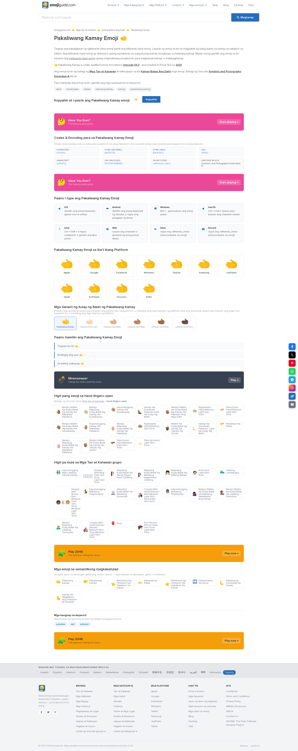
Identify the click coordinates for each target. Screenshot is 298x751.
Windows (156, 706)
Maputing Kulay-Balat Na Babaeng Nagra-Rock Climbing (149, 475)
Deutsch (70, 672)
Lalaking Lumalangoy (229, 471)
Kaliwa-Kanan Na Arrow (202, 581)
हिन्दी (203, 672)
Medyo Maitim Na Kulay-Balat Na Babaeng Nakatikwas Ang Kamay (203, 494)
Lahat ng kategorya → (125, 731)
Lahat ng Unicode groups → (91, 731)
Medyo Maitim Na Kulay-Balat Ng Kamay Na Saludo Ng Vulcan (94, 445)
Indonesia (215, 672)
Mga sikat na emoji (198, 711)
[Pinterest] (55, 712)
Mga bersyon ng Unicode (202, 706)
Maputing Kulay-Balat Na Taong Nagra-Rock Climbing (122, 474)
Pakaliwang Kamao (92, 581)
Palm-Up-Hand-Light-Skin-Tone (149, 443)
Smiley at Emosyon (86, 716)
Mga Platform (158, 5)
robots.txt (254, 746)
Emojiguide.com (62, 30)
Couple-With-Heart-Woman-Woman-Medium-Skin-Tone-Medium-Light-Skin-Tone (94, 530)
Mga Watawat (83, 696)
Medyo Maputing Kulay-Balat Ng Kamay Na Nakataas (122, 428)
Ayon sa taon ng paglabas (202, 701)
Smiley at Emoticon (124, 716)
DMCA (229, 711)
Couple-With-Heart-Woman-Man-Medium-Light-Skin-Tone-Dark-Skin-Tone (149, 495)
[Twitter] (48, 712)
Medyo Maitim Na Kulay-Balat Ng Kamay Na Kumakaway (67, 427)
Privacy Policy (233, 701)
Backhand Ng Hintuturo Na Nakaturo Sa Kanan (175, 584)
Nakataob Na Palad (230, 425)
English (44, 672)
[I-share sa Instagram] (292, 388)
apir (73, 624)
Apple (154, 691)
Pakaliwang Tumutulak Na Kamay (230, 583)
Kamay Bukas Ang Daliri (113, 30)
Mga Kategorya (134, 5)
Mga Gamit (119, 696)
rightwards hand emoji (82, 58)
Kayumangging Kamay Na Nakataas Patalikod (94, 427)
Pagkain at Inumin (85, 726)
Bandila (118, 701)
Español (57, 672)
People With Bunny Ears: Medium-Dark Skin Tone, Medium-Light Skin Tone (68, 502)
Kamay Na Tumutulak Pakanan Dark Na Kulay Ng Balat (148, 412)
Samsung (156, 716)
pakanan (84, 624)
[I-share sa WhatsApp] (292, 371)
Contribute (232, 691)
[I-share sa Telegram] (292, 379)
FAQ (251, 5)
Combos (178, 5)
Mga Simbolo (83, 706)
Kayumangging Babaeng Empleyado (176, 491)
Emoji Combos (196, 691)
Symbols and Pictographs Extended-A (221, 164)
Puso (116, 523)
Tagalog (229, 672)
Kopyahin (151, 99)
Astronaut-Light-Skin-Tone (201, 473)
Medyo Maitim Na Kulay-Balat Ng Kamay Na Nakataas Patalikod (67, 412)
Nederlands (112, 672)
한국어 (181, 672)
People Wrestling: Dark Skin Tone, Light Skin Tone (94, 476)
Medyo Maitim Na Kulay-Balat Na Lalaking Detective (231, 493)
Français (84, 672)
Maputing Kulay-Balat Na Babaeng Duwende (122, 493)
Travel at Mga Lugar (124, 711)
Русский (143, 672)
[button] (76, 151)
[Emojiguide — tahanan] (42, 688)
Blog (226, 5)
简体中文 (157, 672)
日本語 (170, 672)
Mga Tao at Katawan (86, 30)
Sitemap (244, 746)
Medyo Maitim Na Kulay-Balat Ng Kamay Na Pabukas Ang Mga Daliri (176, 412)
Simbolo (118, 706)
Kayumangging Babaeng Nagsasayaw (94, 491)
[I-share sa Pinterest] (292, 363)
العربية (193, 672)
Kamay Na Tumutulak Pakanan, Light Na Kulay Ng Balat (203, 428)
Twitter (154, 711)
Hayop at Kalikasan (86, 721)
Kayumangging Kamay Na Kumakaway (122, 409)
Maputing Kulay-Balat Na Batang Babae (176, 473)
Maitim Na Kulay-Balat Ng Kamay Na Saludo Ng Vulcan (176, 428)
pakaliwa (60, 624)
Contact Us (232, 716)
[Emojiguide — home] (59, 5)
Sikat (215, 5)
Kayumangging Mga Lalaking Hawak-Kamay (67, 473)
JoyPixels (156, 721)
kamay (121, 89)
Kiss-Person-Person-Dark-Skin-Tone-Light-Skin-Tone (148, 527)
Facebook (156, 701)
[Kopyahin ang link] (292, 396)
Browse (113, 5)
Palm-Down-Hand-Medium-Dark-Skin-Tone (122, 444)
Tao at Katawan (84, 691)
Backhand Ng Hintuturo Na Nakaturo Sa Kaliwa (121, 584)
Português (128, 672)
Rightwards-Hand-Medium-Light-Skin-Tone (203, 411)
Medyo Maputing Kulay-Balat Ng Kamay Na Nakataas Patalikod (67, 446)
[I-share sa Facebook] (292, 346)
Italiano (97, 672)
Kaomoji (238, 5)
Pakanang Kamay (64, 581)
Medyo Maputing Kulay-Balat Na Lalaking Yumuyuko (67, 527)
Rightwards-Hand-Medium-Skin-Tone (149, 426)
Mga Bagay (82, 701)
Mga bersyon (198, 5)
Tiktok (154, 726)
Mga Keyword (195, 696)
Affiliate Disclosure (236, 706)
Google (155, 696)
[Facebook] (41, 712)
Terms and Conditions (238, 696)
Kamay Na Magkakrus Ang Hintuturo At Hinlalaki (66, 598)
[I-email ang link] (292, 404)
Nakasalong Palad (147, 581)
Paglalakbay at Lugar (87, 711)
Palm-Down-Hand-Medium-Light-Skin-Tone (231, 411)
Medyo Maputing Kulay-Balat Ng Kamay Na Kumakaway (94, 412)
